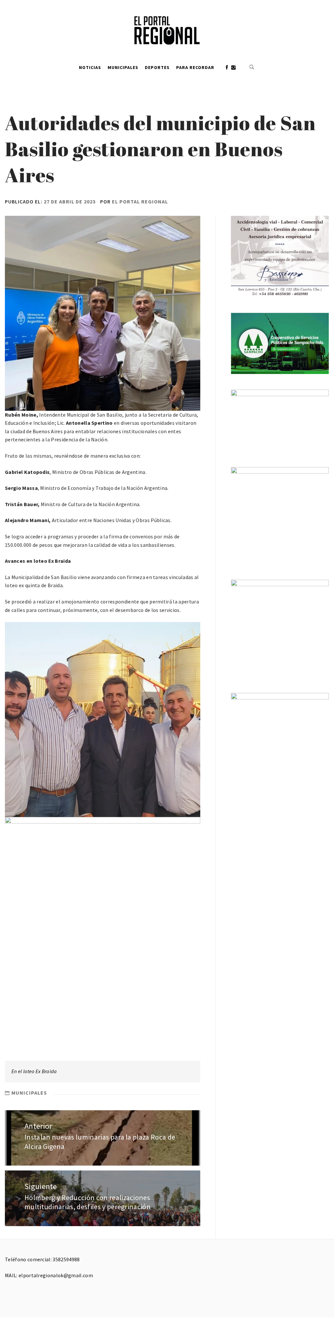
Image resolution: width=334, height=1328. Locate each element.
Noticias (90, 67)
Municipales (123, 67)
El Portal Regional (140, 201)
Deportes (157, 67)
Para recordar (195, 67)
